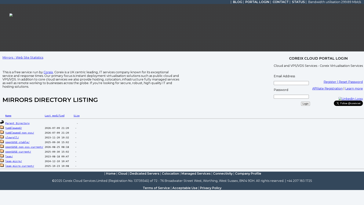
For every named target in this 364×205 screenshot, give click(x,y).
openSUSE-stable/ (17, 142)
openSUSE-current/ (18, 151)
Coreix (48, 72)
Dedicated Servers (144, 173)
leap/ (9, 156)
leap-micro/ (13, 161)
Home (111, 173)
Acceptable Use (185, 188)
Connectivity (223, 173)
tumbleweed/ (13, 128)
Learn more (354, 88)
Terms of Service (156, 188)
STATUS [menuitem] (298, 2)
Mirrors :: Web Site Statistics (22, 57)
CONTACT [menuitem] (281, 2)
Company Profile (248, 173)
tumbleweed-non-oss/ (19, 132)
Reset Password (351, 82)
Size (77, 115)
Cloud (122, 173)
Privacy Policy (210, 188)
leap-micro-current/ (19, 166)
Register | (331, 82)
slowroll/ (12, 137)
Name (8, 115)
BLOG (237, 2)
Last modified (54, 115)
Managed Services (196, 173)
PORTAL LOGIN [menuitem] (257, 2)
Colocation (170, 173)
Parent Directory (17, 123)
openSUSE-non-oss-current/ (24, 147)
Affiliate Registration (327, 88)
